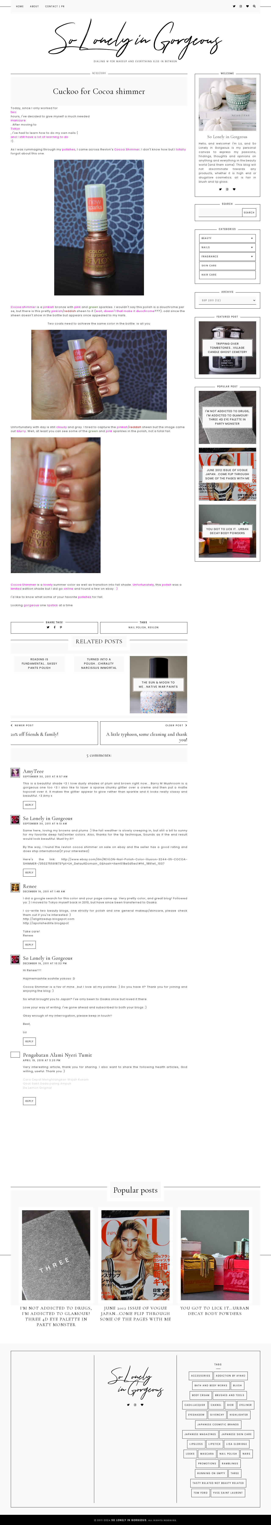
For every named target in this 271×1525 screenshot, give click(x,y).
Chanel (216, 1405)
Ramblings (230, 1463)
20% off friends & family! (34, 734)
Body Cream (201, 1395)
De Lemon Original (37, 1088)
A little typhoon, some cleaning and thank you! (146, 737)
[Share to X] (48, 627)
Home (20, 6)
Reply (29, 805)
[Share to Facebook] (55, 627)
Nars (246, 1453)
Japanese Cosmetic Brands (218, 1424)
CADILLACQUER (195, 1405)
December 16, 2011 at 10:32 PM (45, 963)
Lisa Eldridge (236, 1444)
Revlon (153, 627)
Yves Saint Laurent (228, 1492)
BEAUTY (207, 238)
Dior (230, 1405)
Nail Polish (137, 627)
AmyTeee (33, 771)
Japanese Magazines (200, 1434)
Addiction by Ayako (230, 1375)
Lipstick (215, 1444)
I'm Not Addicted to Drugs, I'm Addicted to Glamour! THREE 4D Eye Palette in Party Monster (227, 417)
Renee (30, 886)
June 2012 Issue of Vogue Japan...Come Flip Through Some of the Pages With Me (227, 474)
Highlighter (239, 1414)
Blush (237, 1385)
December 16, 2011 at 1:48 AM (44, 891)
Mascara (207, 1453)
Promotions (207, 1463)
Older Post (174, 725)
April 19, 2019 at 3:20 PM (42, 1060)
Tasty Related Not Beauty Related (218, 1483)
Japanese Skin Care (237, 1434)
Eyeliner (245, 1405)
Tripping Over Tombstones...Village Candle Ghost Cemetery (227, 348)
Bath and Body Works (211, 1385)
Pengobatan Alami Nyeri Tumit (57, 1055)
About (34, 6)
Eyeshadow (196, 1414)
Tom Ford (201, 1492)
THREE (235, 1473)
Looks (190, 1453)
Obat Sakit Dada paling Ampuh (47, 1083)
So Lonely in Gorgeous (47, 818)
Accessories (200, 1375)
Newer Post (24, 725)
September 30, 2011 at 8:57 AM (45, 776)
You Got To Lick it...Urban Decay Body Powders (227, 531)
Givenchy (217, 1414)
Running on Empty (211, 1473)
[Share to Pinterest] (61, 627)
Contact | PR (55, 6)
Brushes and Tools (230, 1395)
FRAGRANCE (210, 256)
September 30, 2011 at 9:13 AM (45, 823)
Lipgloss (196, 1444)
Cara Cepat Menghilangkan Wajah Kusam (56, 1079)
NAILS (206, 247)
